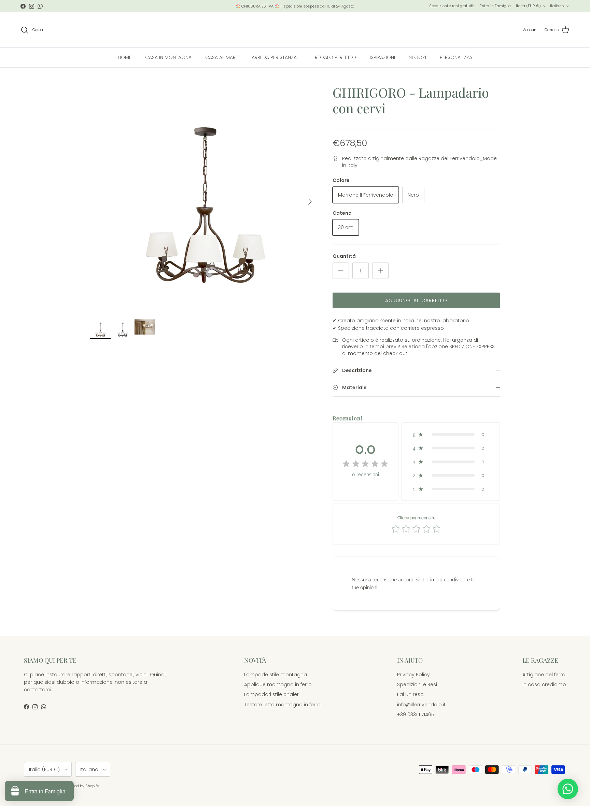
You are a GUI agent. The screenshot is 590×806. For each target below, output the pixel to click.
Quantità (344, 256)
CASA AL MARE (221, 57)
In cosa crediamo (544, 684)
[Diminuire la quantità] (341, 271)
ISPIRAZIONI (382, 57)
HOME (124, 57)
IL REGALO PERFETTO (333, 57)
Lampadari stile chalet (271, 694)
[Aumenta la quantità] (380, 271)
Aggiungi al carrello (416, 300)
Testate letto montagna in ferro (282, 704)
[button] (450, 434)
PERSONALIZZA (456, 57)
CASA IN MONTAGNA (168, 57)
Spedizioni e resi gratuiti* (452, 6)
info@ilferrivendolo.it (421, 704)
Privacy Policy (413, 674)
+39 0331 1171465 (415, 714)
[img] (365, 464)
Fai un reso (410, 694)
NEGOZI (417, 57)
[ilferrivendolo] (295, 30)
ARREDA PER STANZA (274, 57)
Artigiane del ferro (543, 674)
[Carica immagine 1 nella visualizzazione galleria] (204, 198)
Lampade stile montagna (275, 674)
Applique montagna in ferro (278, 684)
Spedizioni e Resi (417, 684)
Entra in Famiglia (495, 6)
